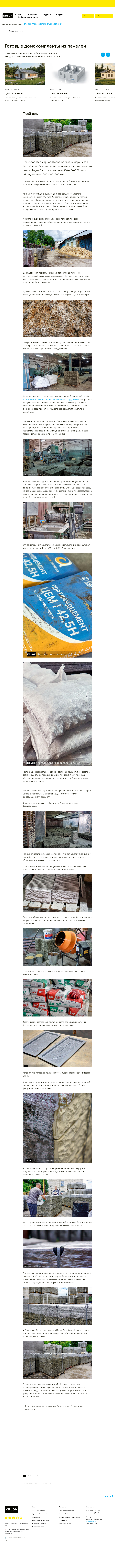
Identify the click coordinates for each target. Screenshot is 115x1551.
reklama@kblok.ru (91, 1523)
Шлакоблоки (36, 1517)
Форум (59, 14)
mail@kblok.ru (96, 1513)
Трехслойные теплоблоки (40, 1520)
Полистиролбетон (38, 1527)
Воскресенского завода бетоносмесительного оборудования (51, 399)
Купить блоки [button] (63, 1520)
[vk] (9, 1518)
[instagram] (17, 1518)
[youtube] (21, 1518)
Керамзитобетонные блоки (41, 1514)
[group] (25, 82)
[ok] (13, 1518)
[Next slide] (108, 55)
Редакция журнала (65, 1524)
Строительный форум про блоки (69, 1517)
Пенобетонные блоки (39, 1524)
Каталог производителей (67, 1511)
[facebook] (6, 1518)
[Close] (111, 24)
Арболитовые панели (28, 17)
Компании (33, 14)
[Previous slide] (103, 55)
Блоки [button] (18, 14)
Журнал (47, 14)
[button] (104, 16)
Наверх (107, 1496)
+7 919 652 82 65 (91, 1521)
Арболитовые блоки (38, 1511)
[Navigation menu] (3, 3)
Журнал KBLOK (63, 1514)
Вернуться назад (14, 31)
